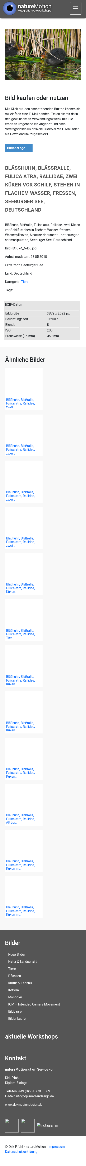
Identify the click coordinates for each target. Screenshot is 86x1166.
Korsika (13, 990)
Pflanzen (14, 976)
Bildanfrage (16, 148)
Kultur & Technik (20, 983)
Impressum (56, 1147)
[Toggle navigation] (75, 8)
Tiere (25, 282)
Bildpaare (15, 1011)
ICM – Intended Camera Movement (34, 1004)
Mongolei (15, 997)
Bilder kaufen (17, 1019)
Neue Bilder (16, 955)
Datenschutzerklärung (21, 1152)
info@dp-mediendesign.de (35, 1096)
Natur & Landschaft (22, 962)
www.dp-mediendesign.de (24, 1105)
